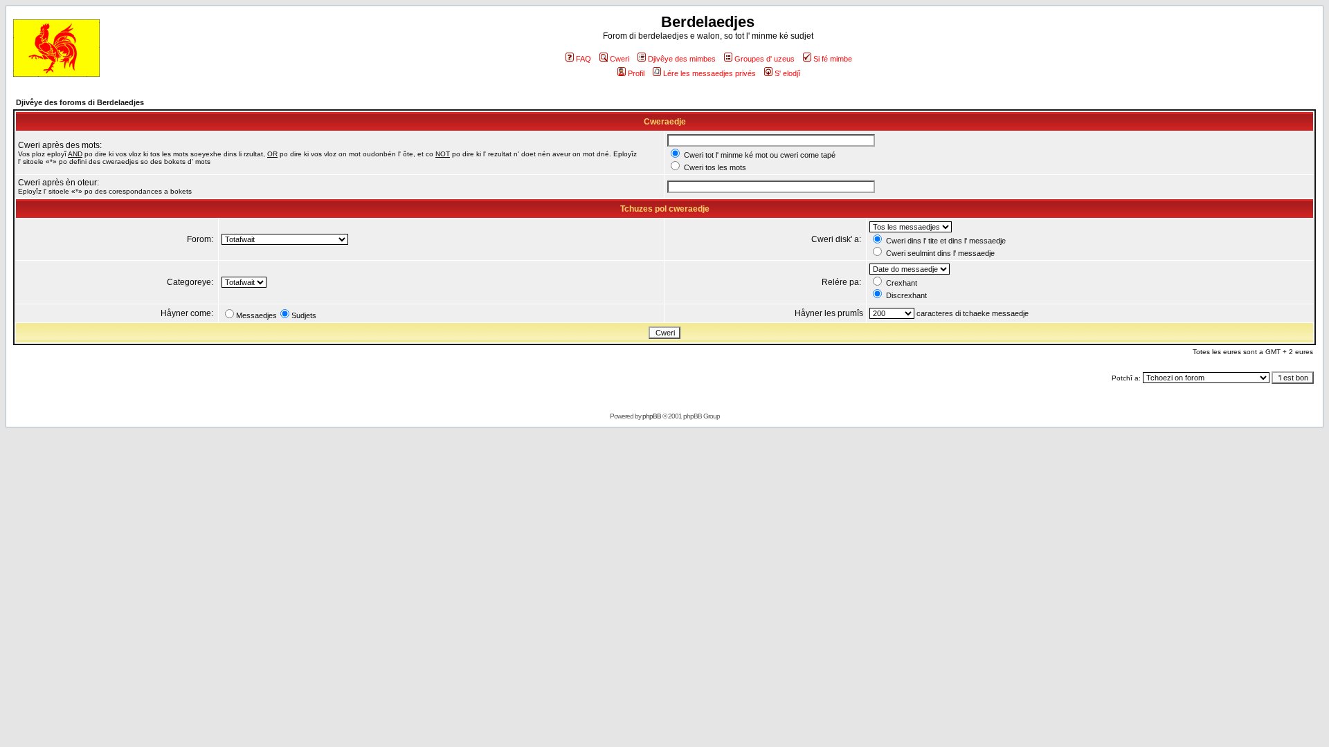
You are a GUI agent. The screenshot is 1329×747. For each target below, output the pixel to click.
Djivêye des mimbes (682, 59)
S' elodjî (787, 73)
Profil (636, 73)
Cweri (619, 59)
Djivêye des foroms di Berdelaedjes (80, 102)
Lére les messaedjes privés (709, 73)
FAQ (583, 59)
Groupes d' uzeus (764, 59)
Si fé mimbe (832, 59)
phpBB (651, 416)
